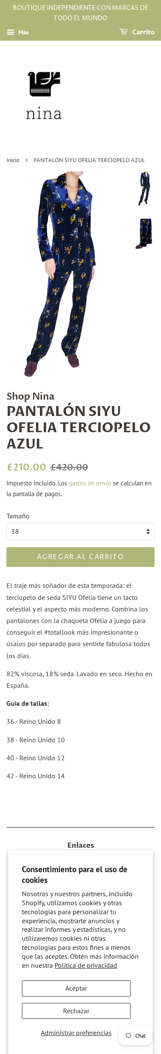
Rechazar (76, 1010)
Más (23, 32)
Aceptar (76, 988)
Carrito (143, 32)
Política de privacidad (86, 965)
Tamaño (18, 516)
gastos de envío (90, 483)
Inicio (13, 160)
